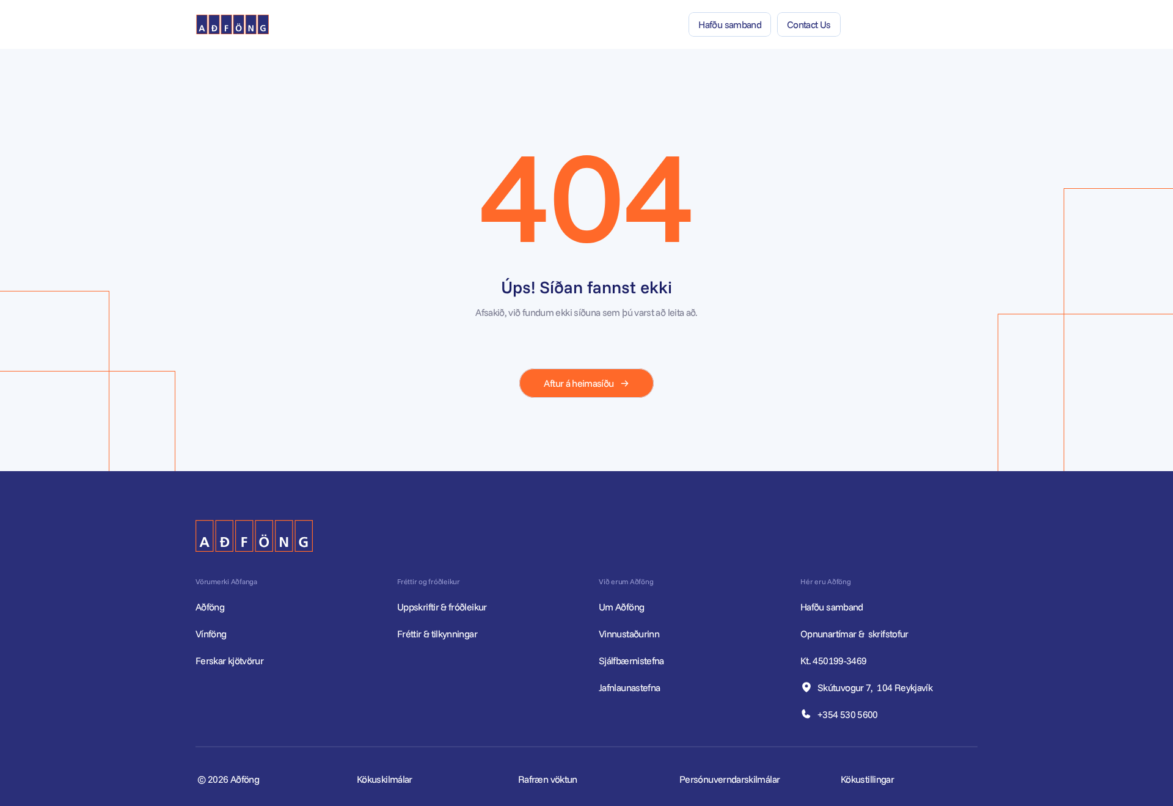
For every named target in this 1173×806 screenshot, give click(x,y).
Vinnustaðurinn (629, 634)
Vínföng (211, 634)
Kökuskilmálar (384, 779)
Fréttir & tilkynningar (437, 634)
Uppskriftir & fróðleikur (442, 607)
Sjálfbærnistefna (631, 660)
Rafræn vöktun (547, 779)
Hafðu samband (832, 607)
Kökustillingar (867, 779)
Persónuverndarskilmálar (729, 779)
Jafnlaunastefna (629, 687)
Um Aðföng (621, 607)
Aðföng (210, 607)
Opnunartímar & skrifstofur (855, 634)
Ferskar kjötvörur (229, 660)
